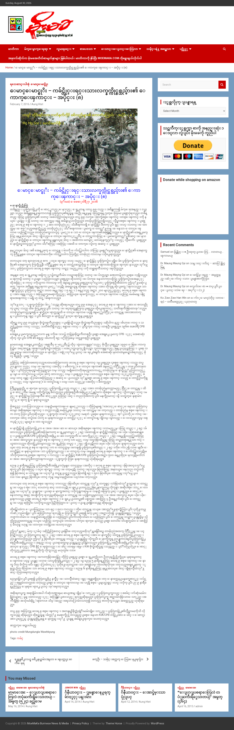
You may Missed (21, 678)
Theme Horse (114, 723)
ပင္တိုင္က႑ (184, 49)
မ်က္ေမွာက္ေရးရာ (36, 49)
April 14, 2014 (72, 701)
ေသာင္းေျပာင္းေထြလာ (119, 49)
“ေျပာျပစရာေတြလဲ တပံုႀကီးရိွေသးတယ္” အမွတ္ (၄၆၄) (200, 696)
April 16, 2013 (185, 706)
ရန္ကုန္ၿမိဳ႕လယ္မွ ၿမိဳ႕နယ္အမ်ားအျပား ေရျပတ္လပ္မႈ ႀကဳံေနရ (43, 661)
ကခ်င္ (20, 638)
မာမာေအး (21, 687)
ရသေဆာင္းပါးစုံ (19, 84)
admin (199, 706)
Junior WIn (71, 687)
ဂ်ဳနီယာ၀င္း (126, 687)
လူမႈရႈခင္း (63, 49)
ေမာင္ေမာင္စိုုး (39, 84)
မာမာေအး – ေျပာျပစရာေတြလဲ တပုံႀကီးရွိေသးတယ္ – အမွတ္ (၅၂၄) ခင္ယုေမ (32, 696)
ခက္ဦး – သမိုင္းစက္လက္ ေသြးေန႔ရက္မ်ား (117, 659)
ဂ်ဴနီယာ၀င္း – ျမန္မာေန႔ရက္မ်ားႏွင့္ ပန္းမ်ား (87, 694)
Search (222, 85)
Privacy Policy (80, 723)
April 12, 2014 (129, 701)
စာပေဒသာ (86, 49)
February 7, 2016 (19, 104)
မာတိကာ (13, 49)
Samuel (165, 251)
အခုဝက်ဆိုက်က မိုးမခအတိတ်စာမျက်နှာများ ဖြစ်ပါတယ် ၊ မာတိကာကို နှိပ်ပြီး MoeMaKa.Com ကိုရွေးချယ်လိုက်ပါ (75, 58)
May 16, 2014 (16, 706)
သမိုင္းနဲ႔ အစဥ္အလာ (158, 49)
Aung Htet (37, 104)
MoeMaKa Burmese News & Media (48, 723)
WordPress (157, 723)
